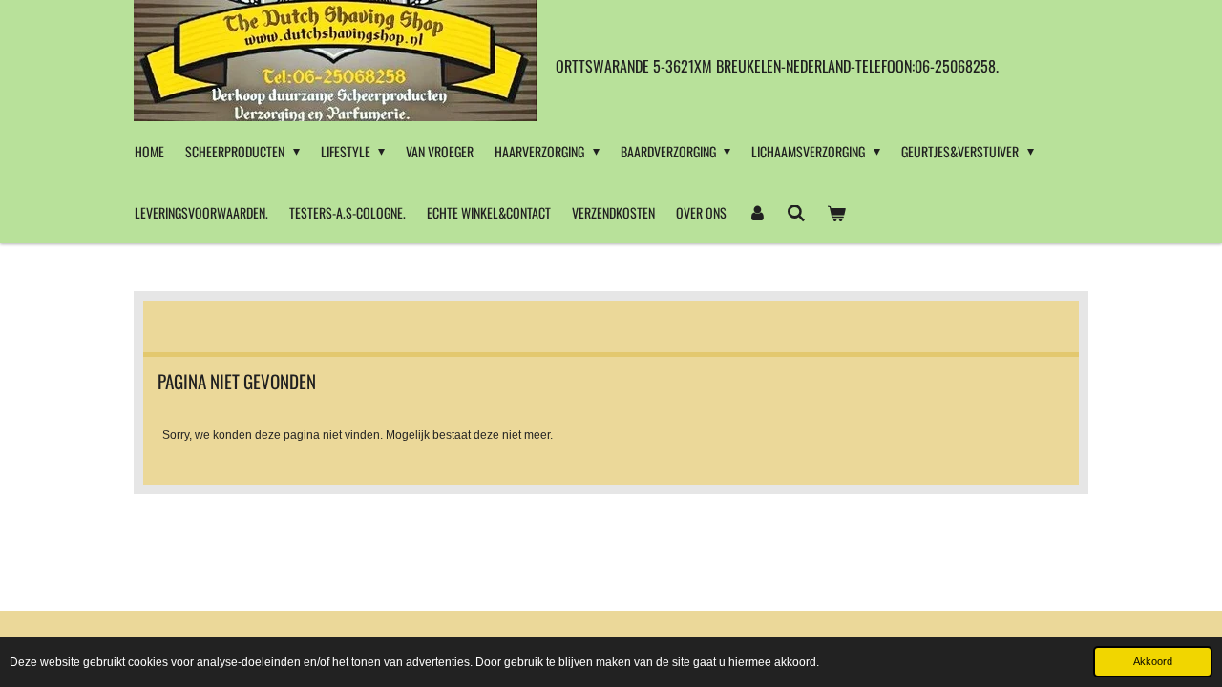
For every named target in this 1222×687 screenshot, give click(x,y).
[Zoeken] (797, 212)
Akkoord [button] (1152, 661)
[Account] (757, 212)
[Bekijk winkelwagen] (836, 212)
